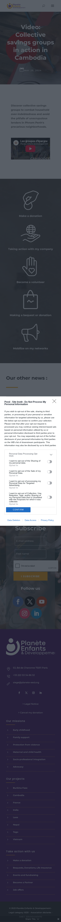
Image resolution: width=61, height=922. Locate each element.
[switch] (49, 461)
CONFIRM (18, 510)
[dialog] (30, 461)
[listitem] (30, 455)
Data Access (30, 520)
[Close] (55, 402)
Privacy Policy (47, 520)
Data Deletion (13, 520)
